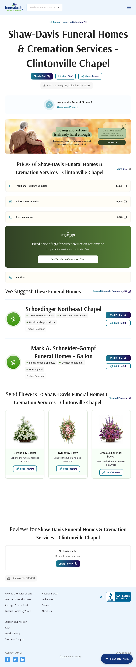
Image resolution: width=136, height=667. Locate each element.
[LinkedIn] (22, 659)
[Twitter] (15, 659)
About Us (47, 611)
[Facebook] (7, 659)
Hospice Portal (50, 593)
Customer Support (15, 639)
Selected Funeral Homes (18, 599)
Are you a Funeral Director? (19, 593)
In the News (48, 599)
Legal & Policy (12, 633)
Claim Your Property (67, 107)
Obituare (46, 605)
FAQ (7, 627)
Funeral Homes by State (18, 611)
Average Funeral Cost (16, 605)
